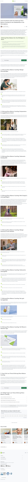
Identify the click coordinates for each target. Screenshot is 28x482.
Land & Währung (2, 468)
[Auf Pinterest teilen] (26, 26)
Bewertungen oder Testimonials (13, 405)
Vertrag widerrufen (3, 477)
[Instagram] (25, 452)
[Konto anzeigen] (3, 1)
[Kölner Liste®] (11, 473)
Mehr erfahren (24, 60)
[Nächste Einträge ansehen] (26, 445)
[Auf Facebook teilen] (25, 26)
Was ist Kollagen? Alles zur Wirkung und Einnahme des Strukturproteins (5, 437)
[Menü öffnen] (1, 1)
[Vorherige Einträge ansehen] (25, 445)
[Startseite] (14, 1)
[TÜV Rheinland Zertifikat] (3, 473)
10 (25, 415)
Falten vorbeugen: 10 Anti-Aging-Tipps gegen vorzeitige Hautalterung (17, 437)
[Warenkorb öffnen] (27, 1)
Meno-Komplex (6, 60)
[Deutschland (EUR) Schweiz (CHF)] (6, 470)
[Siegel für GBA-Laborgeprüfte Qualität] (8, 473)
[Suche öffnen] (25, 1)
